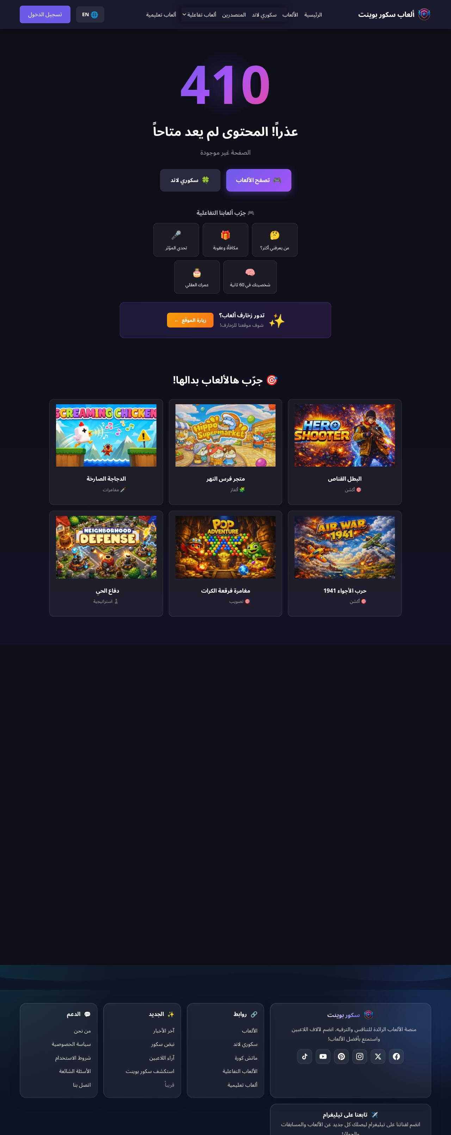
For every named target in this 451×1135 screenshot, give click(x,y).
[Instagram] (359, 1056)
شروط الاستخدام (73, 1057)
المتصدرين (234, 14)
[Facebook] (396, 1056)
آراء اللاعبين (161, 1057)
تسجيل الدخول (45, 14)
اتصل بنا (82, 1084)
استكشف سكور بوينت (150, 1070)
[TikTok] (304, 1056)
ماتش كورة (246, 1057)
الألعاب (290, 14)
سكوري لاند (264, 14)
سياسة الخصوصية (71, 1043)
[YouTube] (323, 1056)
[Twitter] (378, 1056)
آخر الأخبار (163, 1030)
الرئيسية (313, 14)
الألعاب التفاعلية (240, 1070)
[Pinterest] (341, 1056)
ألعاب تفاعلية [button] (201, 14)
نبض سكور (162, 1043)
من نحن (82, 1030)
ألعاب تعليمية (161, 14)
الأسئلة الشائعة (75, 1070)
